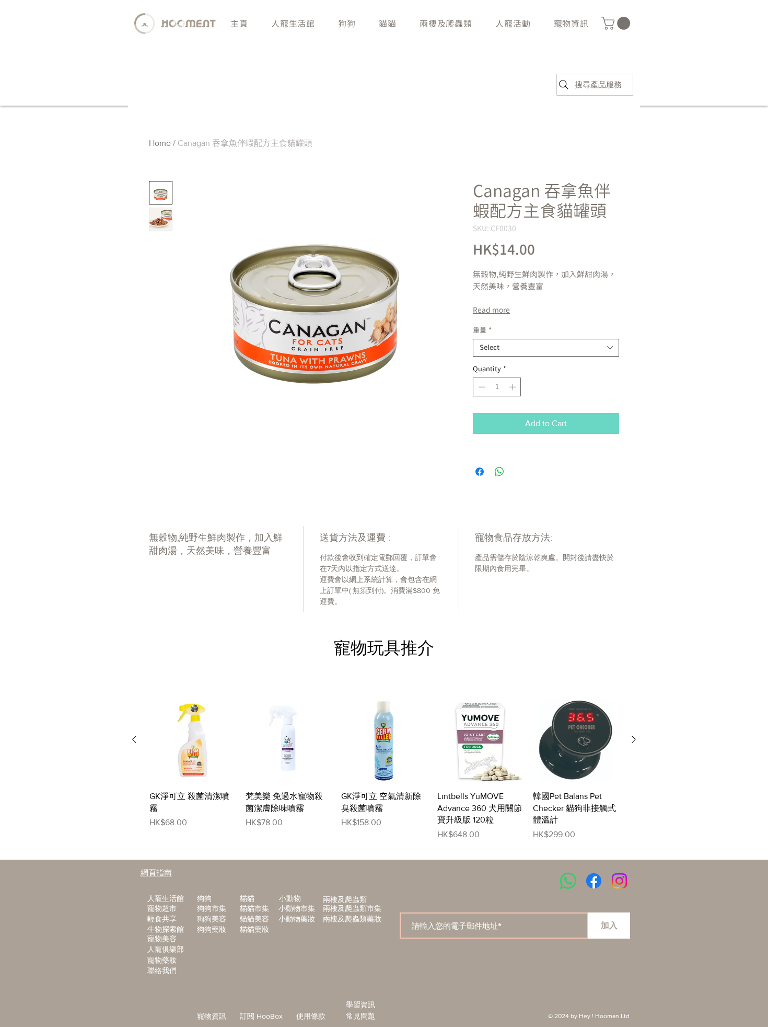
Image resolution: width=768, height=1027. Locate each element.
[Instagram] (619, 881)
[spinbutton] (497, 387)
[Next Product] (633, 739)
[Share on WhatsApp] (499, 471)
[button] (347, 23)
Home (160, 143)
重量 (482, 330)
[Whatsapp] (568, 881)
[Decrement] (480, 387)
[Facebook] (594, 881)
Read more (491, 310)
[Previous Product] (134, 739)
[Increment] (513, 387)
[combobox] (546, 348)
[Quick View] (192, 740)
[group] (384, 769)
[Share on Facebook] (479, 471)
